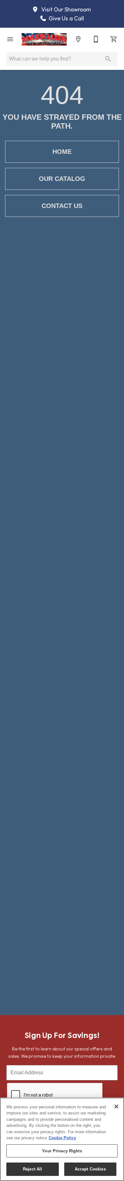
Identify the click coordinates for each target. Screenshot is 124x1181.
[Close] (116, 1106)
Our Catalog (62, 178)
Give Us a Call (65, 18)
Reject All (32, 1169)
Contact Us (62, 205)
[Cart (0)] (113, 39)
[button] (10, 39)
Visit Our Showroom (65, 9)
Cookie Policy (62, 1137)
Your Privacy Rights (62, 1151)
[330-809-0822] (96, 39)
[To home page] (44, 39)
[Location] (78, 39)
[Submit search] (108, 59)
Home (62, 151)
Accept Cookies (90, 1169)
